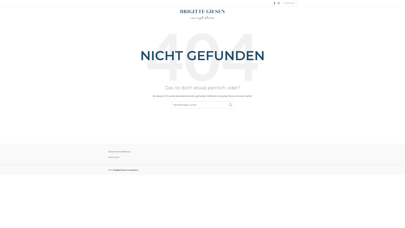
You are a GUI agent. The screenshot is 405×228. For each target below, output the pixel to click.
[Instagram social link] (279, 3)
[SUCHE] (230, 104)
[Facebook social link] (274, 3)
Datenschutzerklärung (119, 151)
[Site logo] (202, 14)
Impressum (113, 157)
